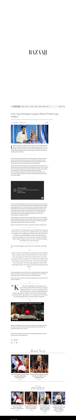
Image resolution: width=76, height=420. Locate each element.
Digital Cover (46, 106)
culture (32, 106)
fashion (23, 106)
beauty (27, 106)
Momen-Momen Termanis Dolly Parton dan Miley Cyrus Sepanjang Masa (39, 376)
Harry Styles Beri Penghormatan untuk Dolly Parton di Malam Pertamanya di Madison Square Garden (58, 408)
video (40, 106)
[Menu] (12, 106)
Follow (60, 106)
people (36, 106)
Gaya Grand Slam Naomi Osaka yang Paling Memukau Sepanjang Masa (20, 376)
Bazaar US (35, 333)
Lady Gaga (15, 340)
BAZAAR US (16, 122)
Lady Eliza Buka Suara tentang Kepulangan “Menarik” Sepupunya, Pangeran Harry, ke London (45, 408)
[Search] (64, 106)
